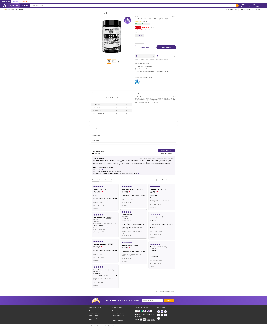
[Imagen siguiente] (118, 61)
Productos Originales (117, 320)
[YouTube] (165, 315)
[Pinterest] (165, 311)
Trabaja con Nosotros (118, 313)
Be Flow (121, 326)
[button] (138, 21)
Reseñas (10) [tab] (95, 179)
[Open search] (158, 180)
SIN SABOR (139, 35)
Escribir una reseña (166, 150)
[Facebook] (162, 311)
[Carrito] (262, 6)
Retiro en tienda (93, 315)
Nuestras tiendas (229, 9)
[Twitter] (158, 311)
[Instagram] (158, 315)
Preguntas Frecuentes (118, 318)
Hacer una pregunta (166, 153)
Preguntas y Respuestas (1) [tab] (105, 179)
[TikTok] (162, 315)
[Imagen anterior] (105, 61)
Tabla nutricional (96, 93)
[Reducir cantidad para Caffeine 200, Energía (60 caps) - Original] (136, 42)
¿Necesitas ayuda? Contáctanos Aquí (98, 318)
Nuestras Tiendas (94, 310)
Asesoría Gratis (258, 9)
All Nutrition (97, 326)
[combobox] (134, 5)
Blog (236, 9)
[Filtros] (162, 180)
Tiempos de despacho (95, 313)
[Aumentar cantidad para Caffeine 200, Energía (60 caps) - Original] (142, 42)
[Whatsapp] (158, 318)
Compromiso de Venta (118, 310)
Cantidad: (138, 39)
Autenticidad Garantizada (246, 9)
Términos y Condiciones (118, 315)
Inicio (90, 13)
